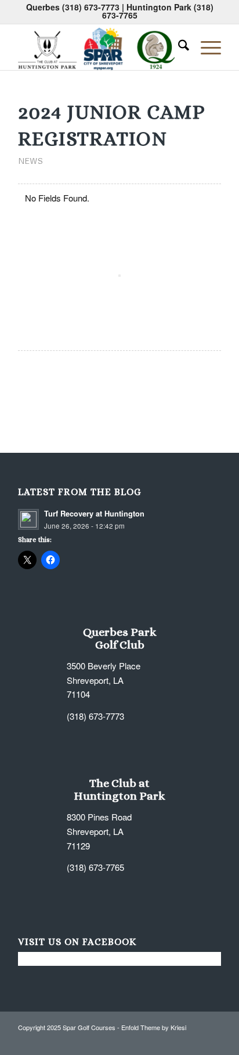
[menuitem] (177, 47)
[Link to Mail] (212, 1040)
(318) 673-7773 (90, 7)
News (30, 161)
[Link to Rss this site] (195, 1040)
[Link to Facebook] (160, 1040)
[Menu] (205, 47)
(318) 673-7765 (95, 867)
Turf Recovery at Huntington (94, 513)
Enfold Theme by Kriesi (153, 1027)
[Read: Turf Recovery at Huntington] (28, 519)
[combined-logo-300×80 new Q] (99, 47)
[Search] (177, 47)
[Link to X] (177, 1040)
